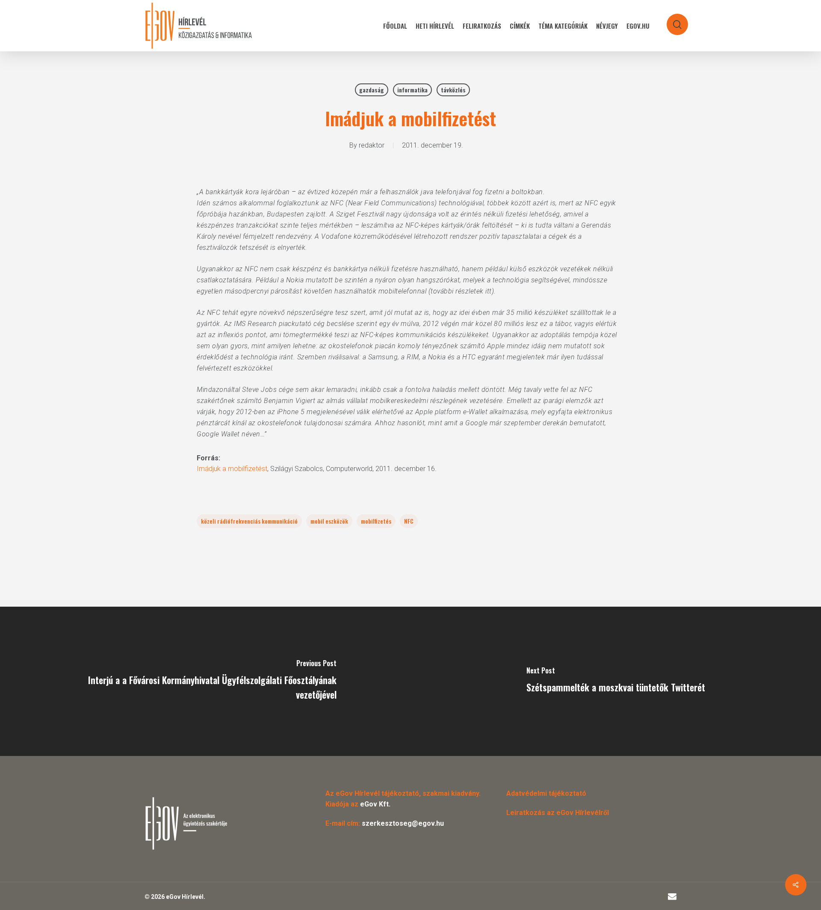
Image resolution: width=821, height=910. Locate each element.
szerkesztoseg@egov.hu (403, 823)
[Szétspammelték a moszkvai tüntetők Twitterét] (615, 681)
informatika (412, 89)
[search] (672, 20)
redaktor (371, 145)
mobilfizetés (376, 520)
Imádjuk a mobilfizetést (232, 469)
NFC (408, 520)
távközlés (453, 89)
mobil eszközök (329, 520)
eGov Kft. (375, 804)
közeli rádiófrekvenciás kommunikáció (249, 520)
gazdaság (371, 89)
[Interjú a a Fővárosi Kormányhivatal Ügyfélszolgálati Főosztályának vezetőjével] (205, 681)
